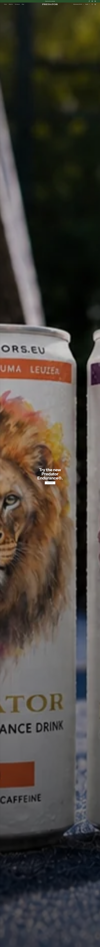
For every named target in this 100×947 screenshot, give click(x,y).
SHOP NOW (50, 482)
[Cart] (95, 4)
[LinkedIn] (95, 1)
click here (53, 1)
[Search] (92, 4)
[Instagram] (92, 1)
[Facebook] (89, 1)
